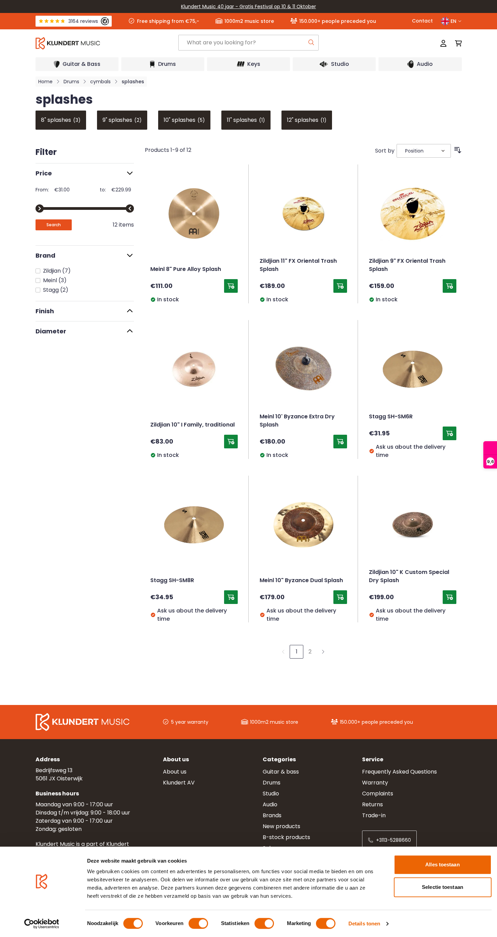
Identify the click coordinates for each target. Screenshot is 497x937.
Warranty (375, 783)
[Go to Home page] (107, 43)
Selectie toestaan (442, 887)
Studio (271, 793)
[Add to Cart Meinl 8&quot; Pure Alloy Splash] (231, 286)
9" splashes (122, 120)
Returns (372, 804)
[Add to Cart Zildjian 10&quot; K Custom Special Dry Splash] (449, 597)
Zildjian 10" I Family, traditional (192, 425)
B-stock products (286, 837)
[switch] (198, 923)
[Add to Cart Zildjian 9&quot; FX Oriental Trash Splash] (449, 286)
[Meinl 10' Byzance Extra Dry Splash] (303, 369)
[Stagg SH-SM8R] (194, 524)
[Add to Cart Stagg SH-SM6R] (449, 433)
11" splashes (246, 120)
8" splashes (61, 120)
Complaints (377, 793)
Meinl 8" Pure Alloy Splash (185, 269)
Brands (272, 815)
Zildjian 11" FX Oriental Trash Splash (298, 265)
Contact (422, 20)
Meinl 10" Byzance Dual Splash (301, 581)
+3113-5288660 (393, 840)
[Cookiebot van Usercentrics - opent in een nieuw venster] (41, 924)
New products (281, 826)
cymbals (100, 81)
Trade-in (374, 815)
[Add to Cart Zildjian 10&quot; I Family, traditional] (231, 441)
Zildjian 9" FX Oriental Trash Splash (407, 265)
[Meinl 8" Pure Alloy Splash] (194, 213)
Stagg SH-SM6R (391, 417)
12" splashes (307, 120)
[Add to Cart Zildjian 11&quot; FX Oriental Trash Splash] (340, 286)
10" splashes (184, 120)
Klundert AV (179, 783)
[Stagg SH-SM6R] (412, 369)
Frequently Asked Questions (399, 772)
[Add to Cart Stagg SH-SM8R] (231, 597)
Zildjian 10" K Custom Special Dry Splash (409, 576)
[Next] (460, 120)
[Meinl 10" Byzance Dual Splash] (303, 524)
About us (175, 772)
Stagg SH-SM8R (172, 581)
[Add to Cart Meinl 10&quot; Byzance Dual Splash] (340, 597)
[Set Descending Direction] (458, 150)
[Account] (443, 43)
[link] (283, 652)
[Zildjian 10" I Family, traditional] (194, 369)
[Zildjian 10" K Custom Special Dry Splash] (412, 524)
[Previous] (37, 120)
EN (453, 21)
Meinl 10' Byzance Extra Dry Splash (297, 421)
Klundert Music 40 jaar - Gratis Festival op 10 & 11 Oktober (248, 6)
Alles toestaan (442, 864)
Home (45, 81)
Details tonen (364, 923)
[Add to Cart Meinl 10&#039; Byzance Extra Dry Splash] (340, 441)
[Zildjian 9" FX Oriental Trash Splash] (412, 213)
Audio (270, 804)
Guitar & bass (281, 772)
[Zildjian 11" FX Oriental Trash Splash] (303, 213)
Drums (71, 81)
